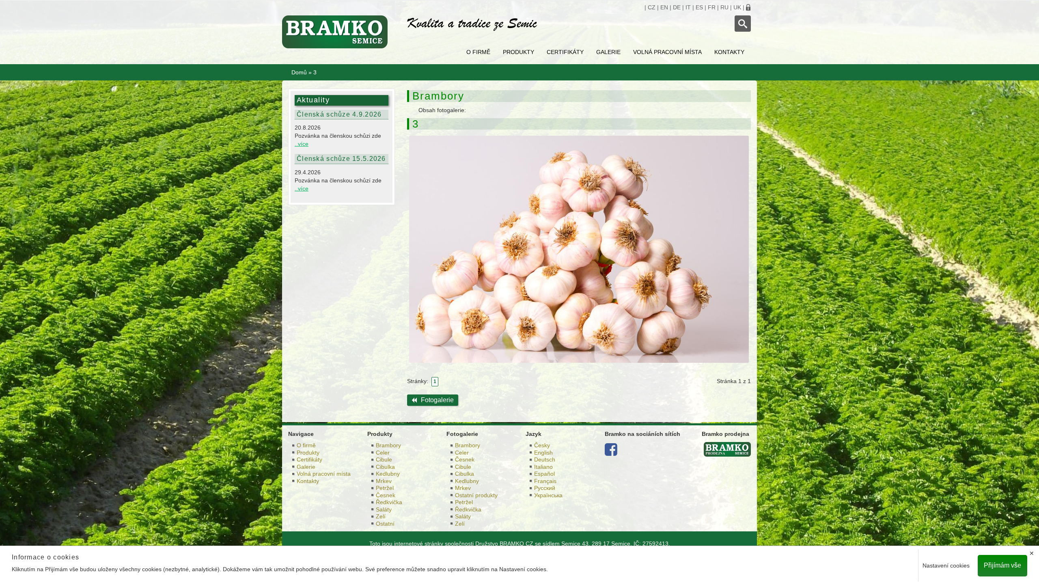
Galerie (608, 52)
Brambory (388, 445)
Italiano (543, 467)
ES (699, 7)
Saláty (384, 509)
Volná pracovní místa (667, 52)
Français (545, 481)
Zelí (381, 516)
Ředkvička (389, 502)
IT (688, 7)
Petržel (385, 488)
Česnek (385, 495)
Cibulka (385, 467)
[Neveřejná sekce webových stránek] (748, 7)
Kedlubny (388, 473)
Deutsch (544, 459)
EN (664, 7)
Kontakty (729, 52)
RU (724, 7)
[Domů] (338, 31)
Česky (542, 445)
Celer (383, 452)
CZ (651, 7)
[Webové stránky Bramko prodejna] (727, 449)
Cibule (384, 459)
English (543, 452)
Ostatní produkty (476, 495)
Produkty (518, 52)
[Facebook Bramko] (611, 452)
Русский (544, 488)
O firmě (478, 52)
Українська (548, 495)
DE (677, 7)
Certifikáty (565, 52)
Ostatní (385, 523)
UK (737, 7)
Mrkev (384, 481)
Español (544, 473)
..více (301, 144)
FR (712, 7)
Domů (299, 72)
